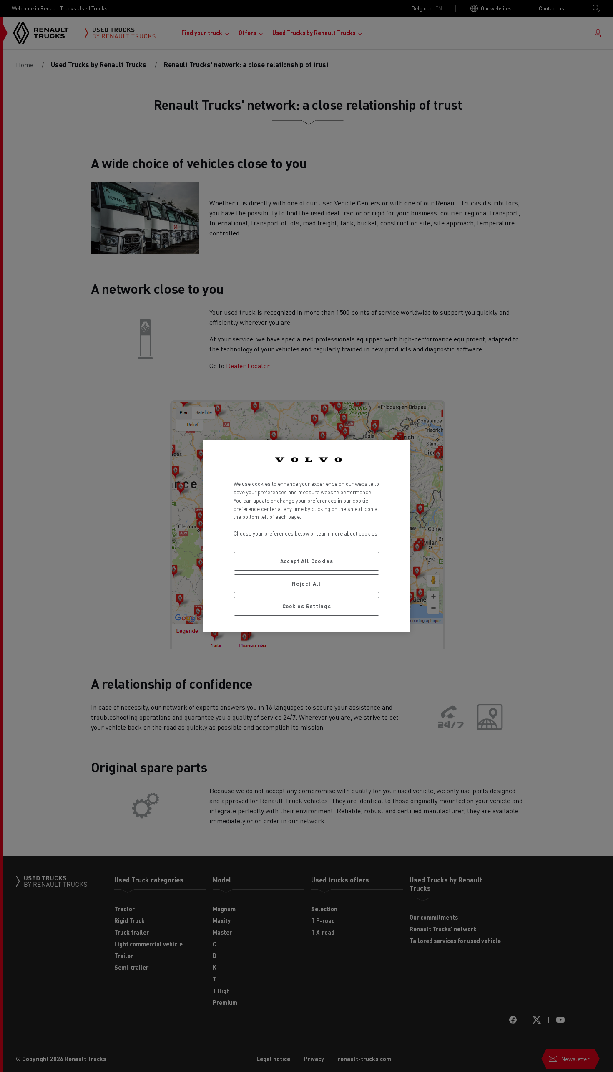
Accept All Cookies (306, 560)
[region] (306, 536)
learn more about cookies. (348, 533)
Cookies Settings (306, 605)
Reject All (306, 583)
